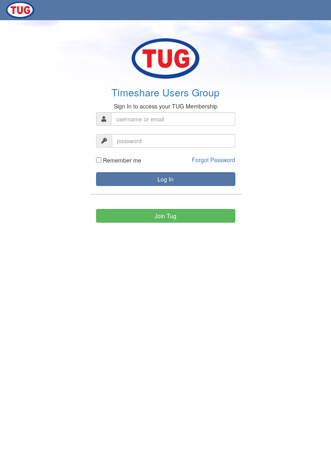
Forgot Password (213, 160)
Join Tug (165, 216)
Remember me (121, 160)
